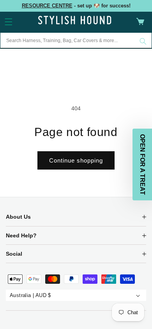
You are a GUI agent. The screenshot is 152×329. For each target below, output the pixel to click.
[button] (8, 21)
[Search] (143, 41)
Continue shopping (76, 160)
